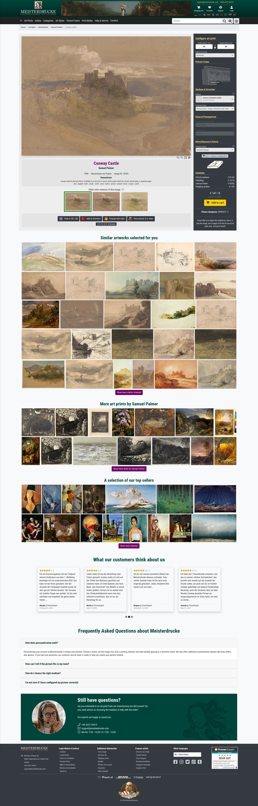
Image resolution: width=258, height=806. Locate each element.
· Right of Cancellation (67, 765)
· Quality (100, 761)
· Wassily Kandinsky (142, 761)
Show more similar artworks (129, 392)
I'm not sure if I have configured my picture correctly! (51, 682)
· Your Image (102, 752)
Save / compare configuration (216, 156)
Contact (114, 20)
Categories (48, 20)
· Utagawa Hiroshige (142, 765)
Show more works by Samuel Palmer (129, 468)
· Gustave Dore (140, 768)
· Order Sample (102, 771)
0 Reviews (111, 224)
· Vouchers (101, 768)
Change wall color (116, 218)
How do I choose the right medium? (43, 673)
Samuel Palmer (56, 27)
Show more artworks (129, 546)
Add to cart (216, 202)
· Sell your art (102, 755)
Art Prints (28, 20)
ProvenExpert (53, 605)
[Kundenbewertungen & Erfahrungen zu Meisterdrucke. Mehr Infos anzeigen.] (225, 758)
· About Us (63, 771)
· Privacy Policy (64, 761)
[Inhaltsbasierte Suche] (230, 21)
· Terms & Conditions (66, 758)
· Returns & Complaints (67, 768)
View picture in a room (142, 218)
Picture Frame (73, 20)
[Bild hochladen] (236, 21)
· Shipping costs (103, 758)
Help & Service (101, 20)
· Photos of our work (104, 765)
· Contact (62, 752)
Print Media (87, 20)
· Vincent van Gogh (142, 752)
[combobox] (215, 55)
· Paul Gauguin (140, 758)
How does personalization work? (41, 642)
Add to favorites (92, 218)
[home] (21, 20)
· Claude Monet (141, 755)
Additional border (201, 52)
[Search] (224, 21)
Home (23, 27)
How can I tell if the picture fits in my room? (47, 663)
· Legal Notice (64, 755)
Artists (38, 20)
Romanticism (43, 27)
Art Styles (59, 20)
